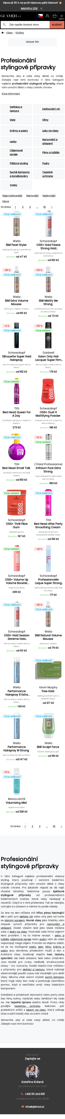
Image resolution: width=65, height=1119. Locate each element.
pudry (43, 939)
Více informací (11, 93)
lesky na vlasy (18, 932)
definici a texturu (34, 969)
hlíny (48, 947)
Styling (19, 33)
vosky (32, 947)
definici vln (26, 916)
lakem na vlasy (36, 1010)
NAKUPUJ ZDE (29, 8)
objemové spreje (20, 939)
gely (40, 947)
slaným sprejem (15, 920)
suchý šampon (54, 977)
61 (44, 207)
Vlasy (9, 33)
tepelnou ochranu (27, 1006)
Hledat (57, 24)
